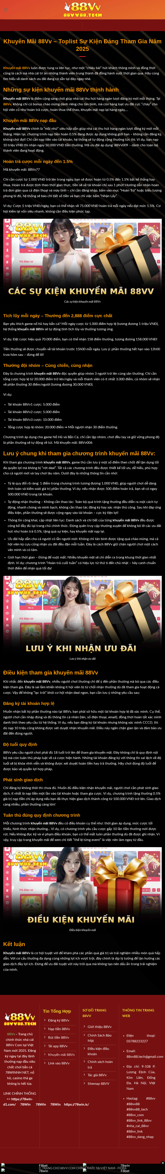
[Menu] (5, 9)
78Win (25, 1104)
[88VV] (82, 9)
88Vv (7, 104)
